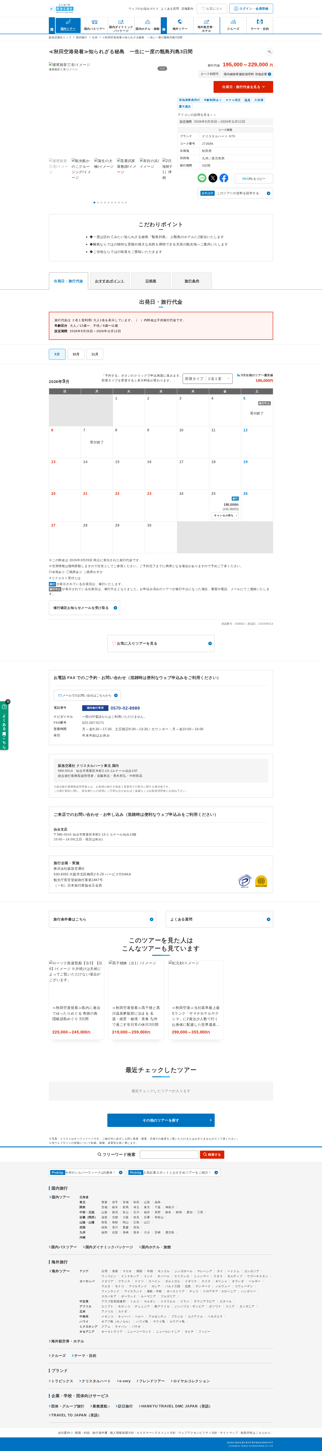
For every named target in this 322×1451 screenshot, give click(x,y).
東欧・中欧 (154, 1291)
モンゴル (164, 1271)
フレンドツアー (152, 1381)
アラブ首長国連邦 (113, 1301)
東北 (83, 1202)
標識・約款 (82, 1432)
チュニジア (142, 1306)
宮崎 (158, 1232)
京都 (115, 1217)
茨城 (104, 1207)
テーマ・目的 (85, 1356)
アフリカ (86, 1306)
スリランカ (181, 1276)
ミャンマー (201, 1276)
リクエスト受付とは (66, 578)
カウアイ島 (177, 1321)
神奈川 (169, 1207)
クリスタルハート (96, 1381)
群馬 (126, 1207)
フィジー (204, 1331)
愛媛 (126, 1227)
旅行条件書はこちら (70, 919)
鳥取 (104, 1222)
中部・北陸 (87, 1212)
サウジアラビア (204, 1301)
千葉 (158, 1207)
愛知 (190, 1212)
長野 (158, 1212)
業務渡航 (100, 1406)
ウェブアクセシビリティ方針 (198, 1432)
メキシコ (107, 1316)
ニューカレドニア (168, 1331)
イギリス (191, 1281)
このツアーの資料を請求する (230, 193)
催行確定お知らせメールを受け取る (81, 608)
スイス (206, 1281)
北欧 (188, 1286)
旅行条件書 (100, 1432)
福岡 (104, 1232)
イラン (184, 1301)
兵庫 (147, 1217)
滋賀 (104, 1217)
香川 (115, 1227)
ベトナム (233, 1271)
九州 (83, 1232)
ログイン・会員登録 (253, 8)
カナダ (122, 1311)
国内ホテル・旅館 (156, 1247)
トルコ (134, 1301)
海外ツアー (61, 1271)
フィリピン (109, 1276)
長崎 (126, 1232)
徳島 (104, 1227)
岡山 (126, 1222)
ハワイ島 (142, 1321)
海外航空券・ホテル (67, 1341)
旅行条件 (192, 281)
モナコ (119, 1286)
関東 (83, 1207)
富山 (126, 1212)
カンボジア (251, 1271)
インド (148, 1276)
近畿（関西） (89, 1217)
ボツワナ (215, 1306)
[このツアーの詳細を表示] (76, 999)
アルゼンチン (158, 1316)
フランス (124, 1281)
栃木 (115, 1207)
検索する (214, 1154)
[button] (94, 202)
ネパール (163, 1276)
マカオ (127, 1271)
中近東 (84, 1301)
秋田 (136, 1202)
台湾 (104, 1271)
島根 (115, 1222)
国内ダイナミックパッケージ (109, 1247)
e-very (125, 1381)
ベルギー (255, 1281)
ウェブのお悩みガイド (144, 8)
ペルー (139, 1316)
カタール (226, 1301)
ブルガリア (168, 1296)
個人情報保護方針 (122, 1432)
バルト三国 (172, 1286)
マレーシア (204, 1271)
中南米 (84, 1316)
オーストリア (176, 1291)
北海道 (84, 1197)
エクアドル (195, 1316)
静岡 (179, 1212)
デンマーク (203, 1286)
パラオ (136, 1326)
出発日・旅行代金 (68, 281)
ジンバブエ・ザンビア (189, 1306)
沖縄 (83, 1237)
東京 (147, 1207)
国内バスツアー (64, 1247)
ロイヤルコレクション (191, 1381)
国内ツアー (61, 1197)
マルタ (105, 1286)
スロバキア (109, 1296)
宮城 (126, 1202)
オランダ (238, 1281)
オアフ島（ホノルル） (116, 1321)
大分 (147, 1232)
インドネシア (130, 1276)
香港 (115, 1271)
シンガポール (183, 1271)
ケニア (230, 1306)
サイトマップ (229, 1432)
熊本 (136, 1232)
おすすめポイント (109, 281)
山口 (147, 1222)
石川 (136, 1212)
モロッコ (124, 1306)
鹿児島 (169, 1232)
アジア (84, 1271)
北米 (83, 1311)
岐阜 (168, 1212)
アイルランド (138, 1286)
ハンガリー (248, 1291)
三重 (200, 1212)
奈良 (136, 1217)
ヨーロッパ (87, 1281)
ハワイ (84, 1321)
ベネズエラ (215, 1316)
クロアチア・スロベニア (219, 1291)
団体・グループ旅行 (67, 1406)
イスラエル (168, 1301)
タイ (220, 1271)
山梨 (104, 1212)
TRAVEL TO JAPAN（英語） (76, 1415)
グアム (105, 1326)
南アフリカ (162, 1306)
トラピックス (62, 1381)
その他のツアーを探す (161, 1120)
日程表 (150, 281)
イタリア (107, 1281)
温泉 (247, 100)
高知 (136, 1227)
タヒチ (189, 1331)
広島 (136, 1222)
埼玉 (136, 1207)
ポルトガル (172, 1281)
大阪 (126, 1217)
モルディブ (234, 1276)
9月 (57, 354)
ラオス (218, 1276)
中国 (150, 1271)
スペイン (155, 1281)
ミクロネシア (89, 1326)
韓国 (139, 1271)
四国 (83, 1227)
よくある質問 (170, 8)
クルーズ (58, 1356)
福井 (147, 1212)
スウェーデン (244, 1286)
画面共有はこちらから (256, 1432)
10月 (76, 354)
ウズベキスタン (257, 1276)
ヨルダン (150, 1301)
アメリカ (107, 1311)
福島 (158, 1202)
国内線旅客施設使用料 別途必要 (245, 74)
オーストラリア (112, 1331)
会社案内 (64, 1432)
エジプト (107, 1306)
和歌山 (159, 1217)
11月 (95, 354)
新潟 (115, 1212)
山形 (147, 1202)
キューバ (124, 1316)
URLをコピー (254, 177)
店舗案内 (187, 8)
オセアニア (87, 1331)
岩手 (115, 1202)
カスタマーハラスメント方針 (156, 1432)
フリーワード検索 (119, 1154)
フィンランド (110, 1291)
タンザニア (247, 1306)
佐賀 (115, 1232)
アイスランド (133, 1291)
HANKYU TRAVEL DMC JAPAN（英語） (177, 1406)
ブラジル (177, 1316)
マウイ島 (159, 1321)
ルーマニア (148, 1296)
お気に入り (214, 8)
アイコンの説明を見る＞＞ (197, 114)
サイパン (121, 1326)
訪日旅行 (125, 1406)
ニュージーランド (139, 1331)
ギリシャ (221, 1281)
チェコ (193, 1291)
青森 (104, 1202)
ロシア (156, 1286)
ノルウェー (222, 1286)
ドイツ (139, 1281)
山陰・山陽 (87, 1222)
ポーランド (128, 1296)
